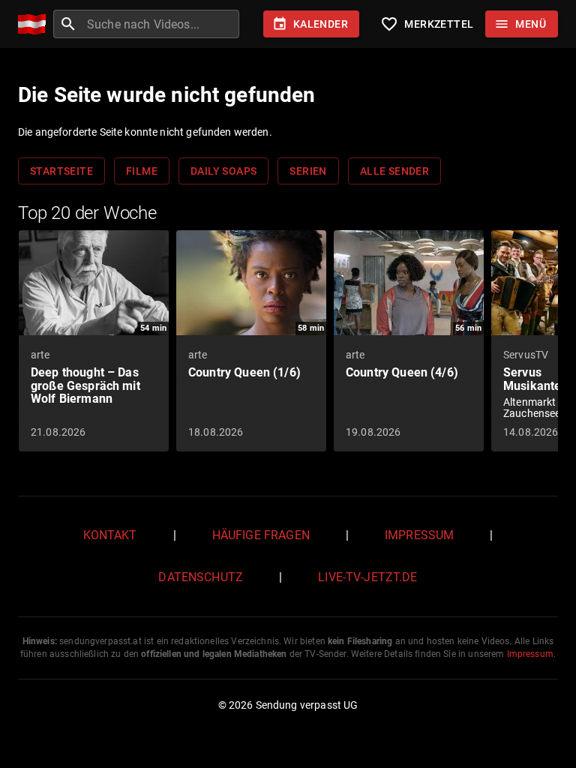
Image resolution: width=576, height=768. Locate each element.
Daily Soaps (223, 171)
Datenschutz (200, 577)
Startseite (61, 171)
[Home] (35, 24)
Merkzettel (426, 24)
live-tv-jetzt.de (367, 577)
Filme (142, 171)
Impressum (419, 535)
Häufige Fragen (261, 535)
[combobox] (161, 24)
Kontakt (110, 535)
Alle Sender (394, 171)
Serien (308, 171)
